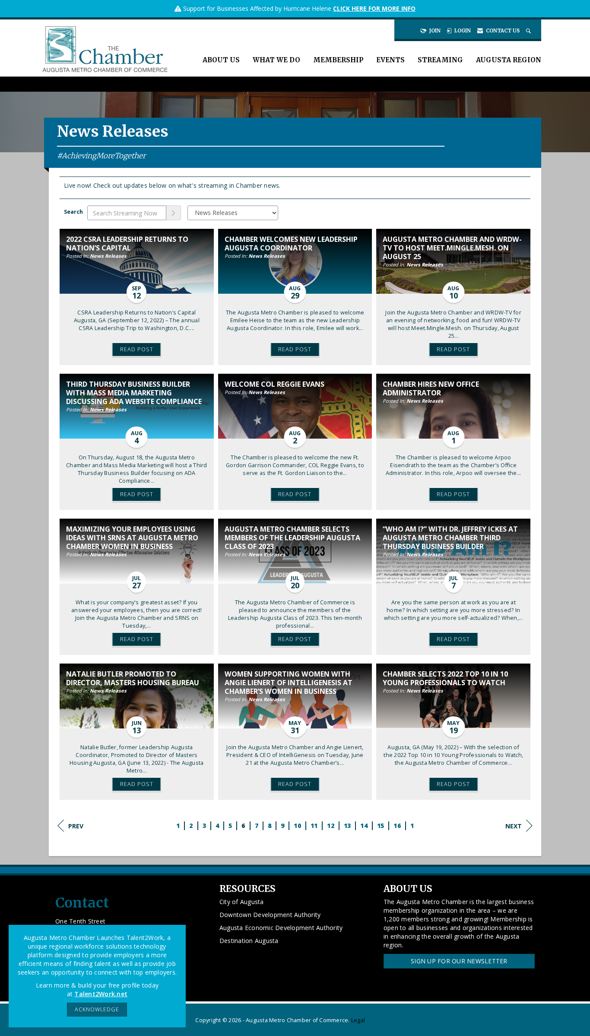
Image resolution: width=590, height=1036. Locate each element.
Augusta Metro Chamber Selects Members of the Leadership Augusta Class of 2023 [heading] (292, 537)
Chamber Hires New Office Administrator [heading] (431, 388)
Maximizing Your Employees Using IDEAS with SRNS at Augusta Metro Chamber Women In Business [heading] (132, 537)
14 (364, 825)
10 (297, 825)
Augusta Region (508, 60)
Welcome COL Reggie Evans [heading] (274, 384)
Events (390, 60)
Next (513, 826)
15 (380, 825)
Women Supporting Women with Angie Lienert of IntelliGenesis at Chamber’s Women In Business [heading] (288, 682)
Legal (358, 1020)
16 (397, 825)
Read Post (136, 349)
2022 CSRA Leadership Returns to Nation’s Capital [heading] (127, 243)
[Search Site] (529, 31)
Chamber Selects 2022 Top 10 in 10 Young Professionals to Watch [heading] (445, 678)
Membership (338, 60)
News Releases (108, 256)
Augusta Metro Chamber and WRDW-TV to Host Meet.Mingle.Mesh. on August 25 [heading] (452, 247)
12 (330, 825)
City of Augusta (241, 902)
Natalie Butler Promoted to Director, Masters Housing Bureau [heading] (132, 678)
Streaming (440, 60)
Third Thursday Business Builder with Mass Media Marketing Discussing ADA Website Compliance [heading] (134, 392)
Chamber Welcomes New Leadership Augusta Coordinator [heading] (291, 243)
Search (73, 211)
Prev (75, 826)
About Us (221, 60)
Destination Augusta (249, 941)
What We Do (276, 60)
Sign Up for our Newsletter (459, 961)
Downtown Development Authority (270, 915)
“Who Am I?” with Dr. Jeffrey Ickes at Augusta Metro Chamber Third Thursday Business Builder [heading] (450, 537)
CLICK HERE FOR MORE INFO (374, 8)
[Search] (173, 212)
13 (347, 825)
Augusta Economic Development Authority (281, 928)
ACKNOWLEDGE (97, 1009)
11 (314, 825)
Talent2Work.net (100, 994)
